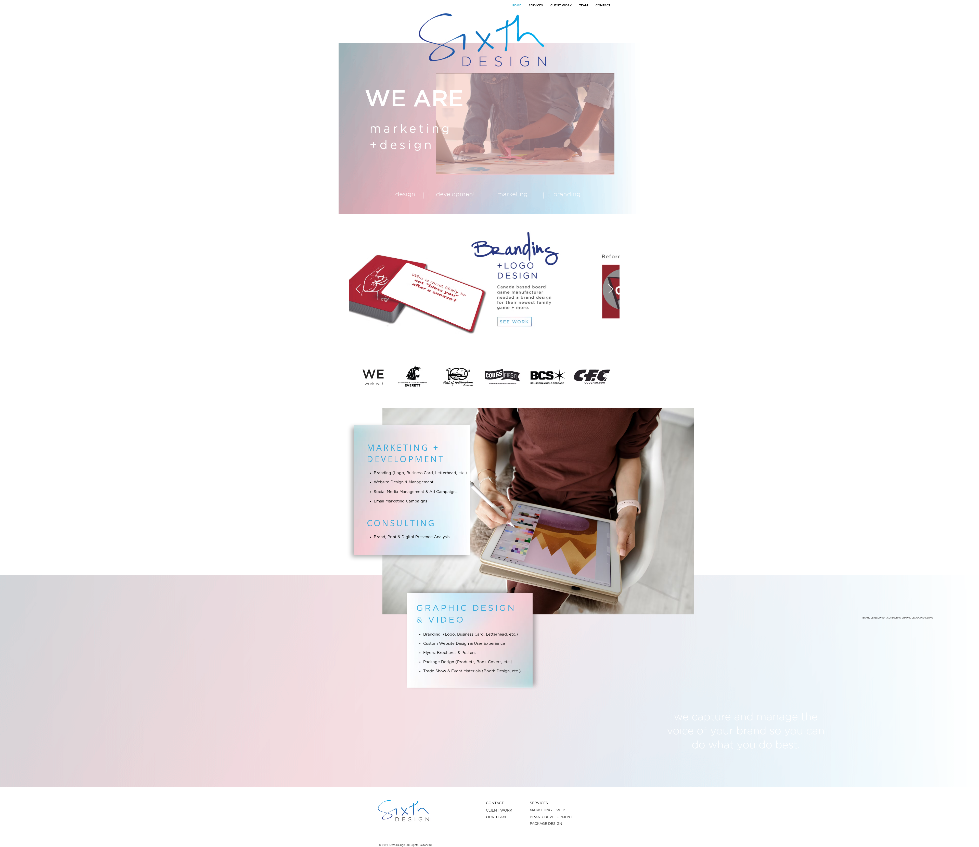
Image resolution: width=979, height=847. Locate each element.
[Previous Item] (358, 289)
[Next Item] (611, 289)
